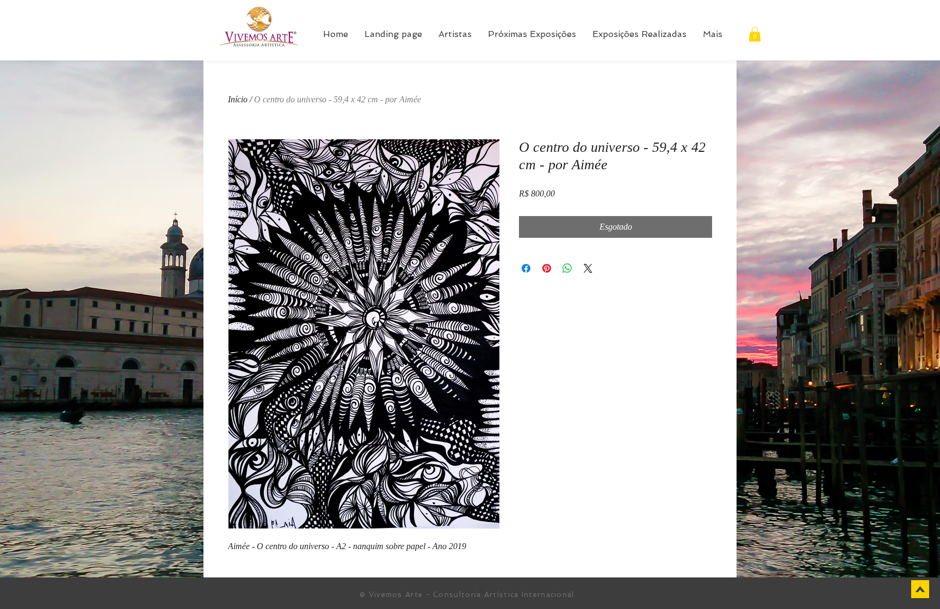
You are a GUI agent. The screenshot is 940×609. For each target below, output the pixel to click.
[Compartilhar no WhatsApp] (567, 268)
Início (238, 99)
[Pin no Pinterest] (546, 268)
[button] (755, 34)
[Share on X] (588, 268)
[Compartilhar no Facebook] (526, 268)
